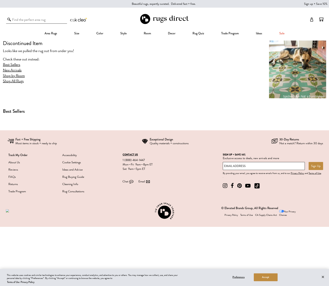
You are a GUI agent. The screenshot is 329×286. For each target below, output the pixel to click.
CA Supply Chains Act (266, 215)
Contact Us (130, 154)
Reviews (13, 169)
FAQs (12, 177)
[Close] (323, 277)
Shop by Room (14, 75)
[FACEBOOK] (232, 186)
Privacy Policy (297, 173)
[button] (321, 19)
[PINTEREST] (239, 186)
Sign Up (316, 166)
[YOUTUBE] (248, 186)
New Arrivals (12, 70)
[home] (164, 23)
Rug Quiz (198, 33)
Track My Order (17, 155)
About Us (14, 162)
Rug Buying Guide (73, 177)
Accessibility (69, 155)
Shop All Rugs (13, 81)
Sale (281, 33)
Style (123, 33)
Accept (265, 277)
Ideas (259, 33)
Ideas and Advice (72, 169)
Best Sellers (11, 64)
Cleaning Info (70, 184)
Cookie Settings (71, 162)
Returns (13, 184)
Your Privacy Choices (287, 213)
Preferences (238, 277)
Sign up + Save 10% (315, 4)
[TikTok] (257, 186)
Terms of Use (315, 173)
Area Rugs (51, 33)
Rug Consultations (73, 191)
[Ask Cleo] (79, 19)
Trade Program (230, 33)
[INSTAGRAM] (225, 186)
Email (141, 181)
